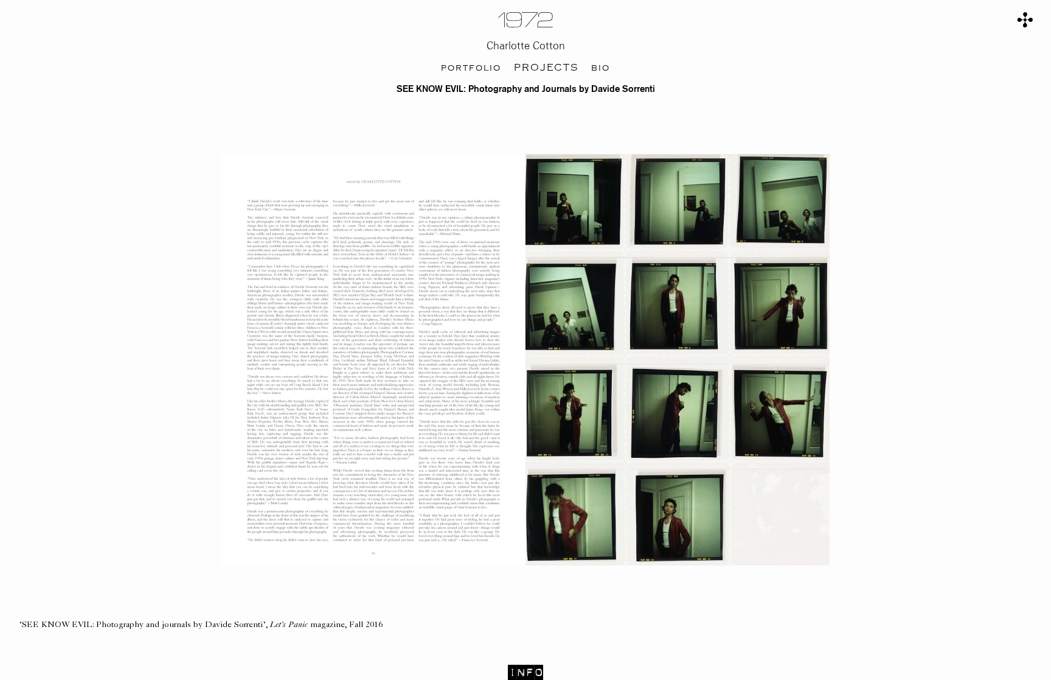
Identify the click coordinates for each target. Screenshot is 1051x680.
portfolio (471, 68)
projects (546, 68)
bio (600, 68)
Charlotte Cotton (526, 46)
